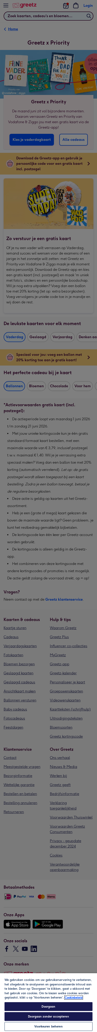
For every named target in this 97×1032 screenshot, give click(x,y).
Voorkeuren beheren (48, 1026)
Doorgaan (48, 1006)
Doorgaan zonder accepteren (48, 1016)
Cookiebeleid (74, 997)
